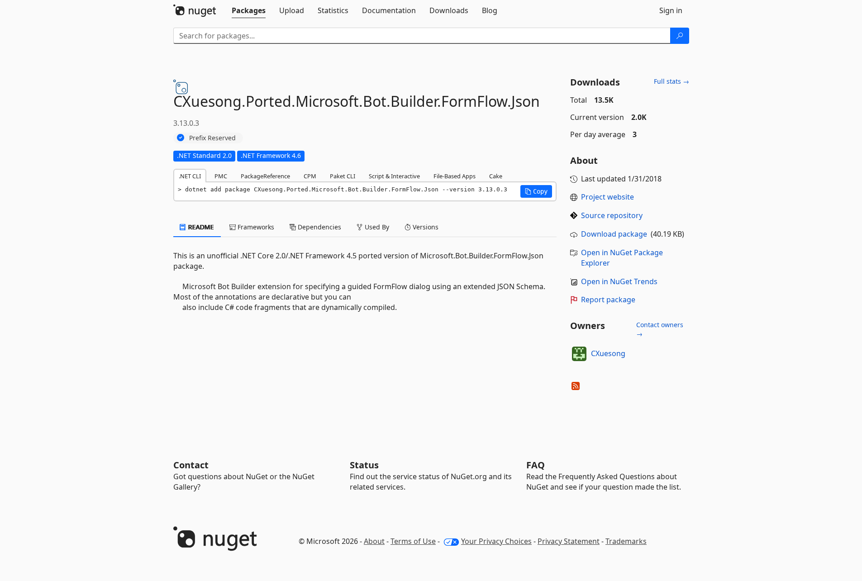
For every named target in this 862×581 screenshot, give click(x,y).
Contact (191, 465)
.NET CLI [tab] (190, 176)
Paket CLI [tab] (342, 176)
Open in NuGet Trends (619, 281)
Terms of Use (413, 541)
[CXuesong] (579, 354)
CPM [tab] (310, 176)
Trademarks (626, 541)
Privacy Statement (569, 541)
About (374, 541)
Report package (608, 300)
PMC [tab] (220, 176)
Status (364, 465)
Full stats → (671, 81)
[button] (536, 191)
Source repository (612, 215)
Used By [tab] (376, 227)
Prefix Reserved (212, 137)
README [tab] (200, 227)
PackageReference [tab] (265, 176)
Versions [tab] (424, 227)
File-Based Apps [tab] (454, 176)
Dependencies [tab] (318, 227)
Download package (614, 234)
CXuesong (608, 353)
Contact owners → (659, 329)
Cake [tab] (495, 176)
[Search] (679, 36)
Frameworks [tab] (255, 227)
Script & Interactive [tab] (394, 176)
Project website (607, 197)
